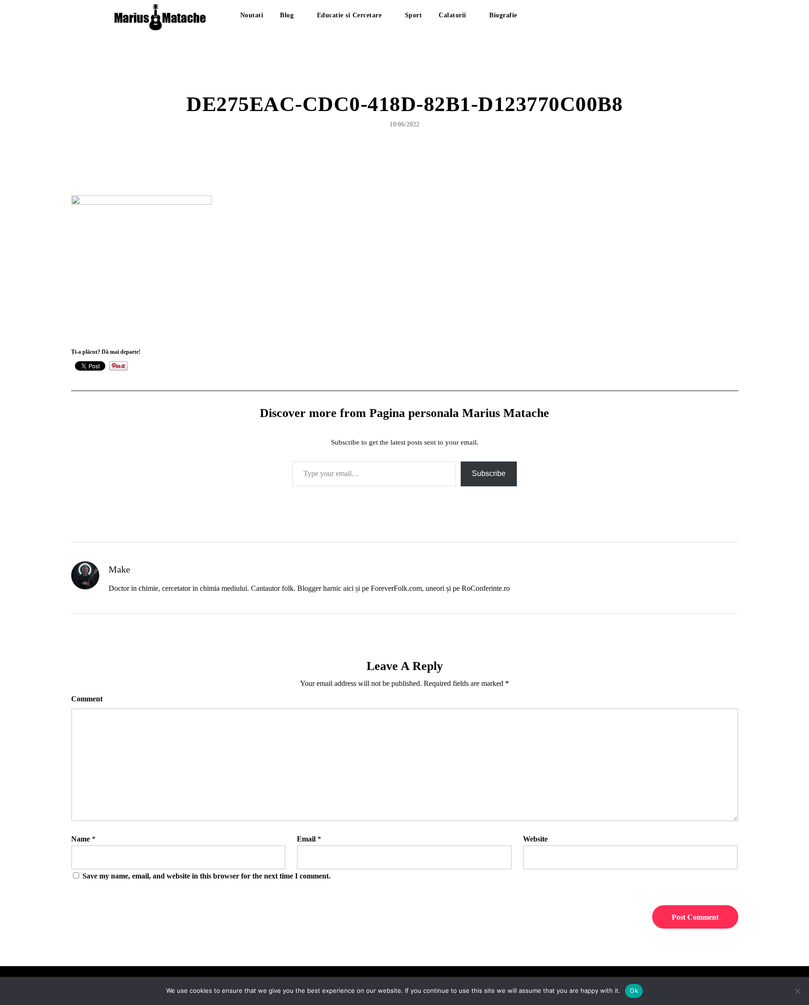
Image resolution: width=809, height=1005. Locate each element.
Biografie (503, 15)
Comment (87, 699)
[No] (797, 991)
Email (306, 839)
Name (80, 839)
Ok (634, 990)
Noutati (252, 15)
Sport (413, 15)
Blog (287, 15)
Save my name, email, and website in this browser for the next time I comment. (206, 876)
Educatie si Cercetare (349, 15)
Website (535, 839)
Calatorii (452, 15)
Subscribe (489, 473)
